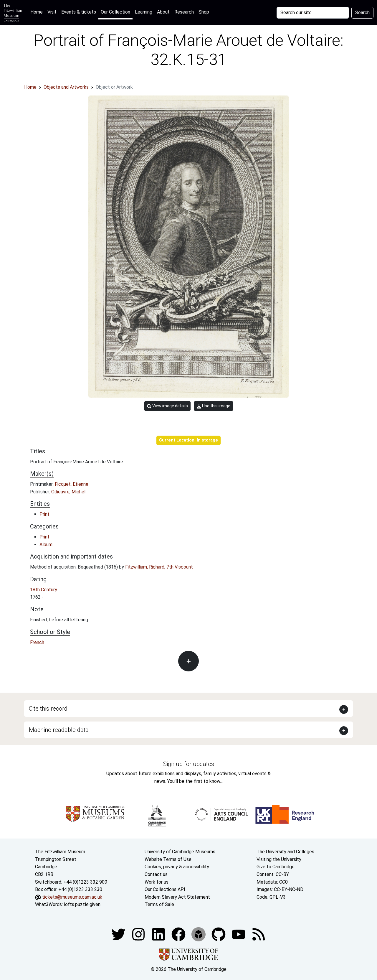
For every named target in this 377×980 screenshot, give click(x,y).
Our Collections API (165, 889)
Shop (204, 12)
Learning (143, 12)
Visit (52, 12)
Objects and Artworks (66, 87)
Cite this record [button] (48, 708)
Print (44, 514)
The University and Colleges (285, 851)
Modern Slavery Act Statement (177, 897)
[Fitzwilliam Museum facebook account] (159, 934)
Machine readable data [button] (59, 729)
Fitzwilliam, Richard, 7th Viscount (159, 567)
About (163, 12)
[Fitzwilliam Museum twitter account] (119, 934)
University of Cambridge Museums (180, 851)
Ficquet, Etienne (71, 484)
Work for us (156, 882)
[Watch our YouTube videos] (239, 934)
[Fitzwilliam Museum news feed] (258, 934)
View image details (169, 405)
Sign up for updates (188, 763)
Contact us (156, 874)
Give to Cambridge (276, 866)
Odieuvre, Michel (68, 492)
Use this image (215, 405)
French (37, 642)
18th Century (43, 589)
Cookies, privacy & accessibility (177, 866)
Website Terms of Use (168, 859)
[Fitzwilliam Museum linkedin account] (179, 934)
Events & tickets (78, 12)
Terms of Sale (159, 904)
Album (45, 544)
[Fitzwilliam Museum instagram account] (139, 934)
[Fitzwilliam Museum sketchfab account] (199, 934)
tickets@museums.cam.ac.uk (72, 897)
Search (362, 12)
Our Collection (115, 12)
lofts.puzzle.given (82, 904)
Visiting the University (279, 859)
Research (184, 12)
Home (37, 12)
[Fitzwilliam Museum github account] (219, 934)
